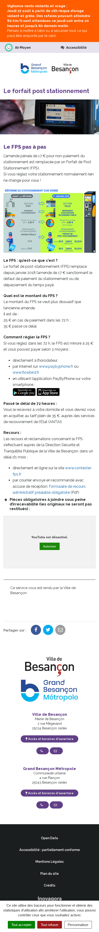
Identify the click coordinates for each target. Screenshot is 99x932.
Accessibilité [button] (76, 47)
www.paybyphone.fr (56, 366)
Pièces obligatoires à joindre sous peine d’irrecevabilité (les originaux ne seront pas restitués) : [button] (51, 504)
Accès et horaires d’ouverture (50, 739)
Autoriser (49, 546)
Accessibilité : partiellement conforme (49, 850)
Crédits (49, 885)
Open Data (49, 838)
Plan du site (49, 873)
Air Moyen (23, 47)
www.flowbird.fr (26, 372)
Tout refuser (49, 925)
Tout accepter (21, 925)
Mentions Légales (49, 861)
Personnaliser (78, 925)
